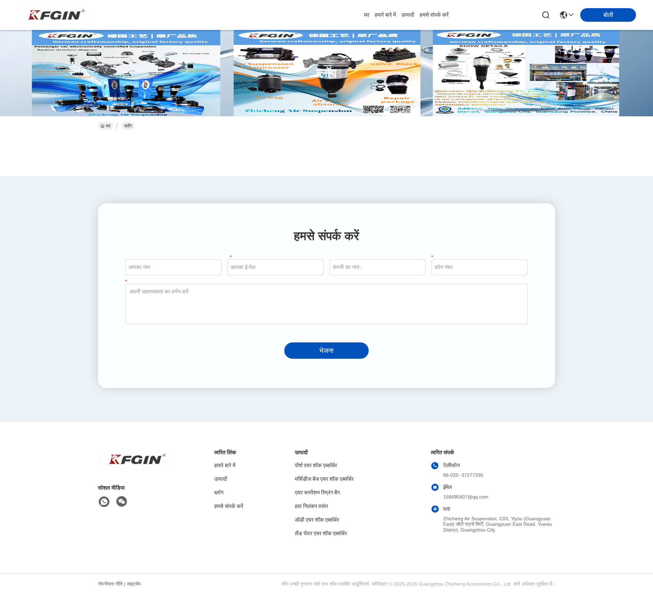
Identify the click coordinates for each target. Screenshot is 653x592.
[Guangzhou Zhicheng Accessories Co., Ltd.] (54, 15)
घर (366, 15)
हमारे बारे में (385, 15)
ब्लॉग (218, 492)
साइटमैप (134, 584)
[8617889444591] (104, 502)
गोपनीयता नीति (110, 584)
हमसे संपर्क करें (434, 15)
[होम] (135, 468)
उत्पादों (407, 15)
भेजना (326, 350)
